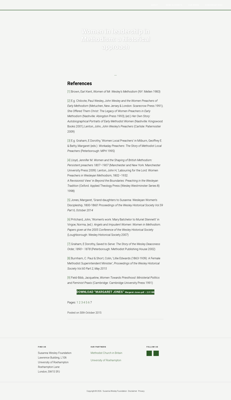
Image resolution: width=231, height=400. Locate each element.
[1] (68, 91)
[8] (68, 258)
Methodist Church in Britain (106, 353)
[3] (68, 140)
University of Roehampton (106, 360)
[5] (68, 200)
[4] (68, 160)
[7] (68, 244)
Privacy (141, 391)
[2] (68, 100)
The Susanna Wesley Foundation (17, 4)
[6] (68, 219)
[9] (68, 277)
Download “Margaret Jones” (115, 292)
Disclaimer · (133, 391)
